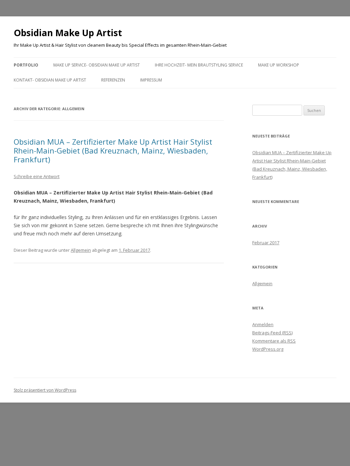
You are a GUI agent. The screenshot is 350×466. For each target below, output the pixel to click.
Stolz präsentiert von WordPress (45, 390)
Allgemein (81, 250)
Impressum (151, 80)
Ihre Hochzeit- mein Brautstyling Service (199, 65)
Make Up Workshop (278, 65)
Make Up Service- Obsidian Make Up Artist (96, 65)
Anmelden (262, 324)
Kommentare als (274, 341)
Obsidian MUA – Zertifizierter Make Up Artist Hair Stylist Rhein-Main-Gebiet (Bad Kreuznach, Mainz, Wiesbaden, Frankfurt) (113, 150)
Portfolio (26, 65)
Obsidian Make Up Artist (68, 33)
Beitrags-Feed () (272, 333)
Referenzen (113, 80)
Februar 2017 (265, 242)
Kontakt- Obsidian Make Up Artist (50, 80)
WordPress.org (267, 349)
